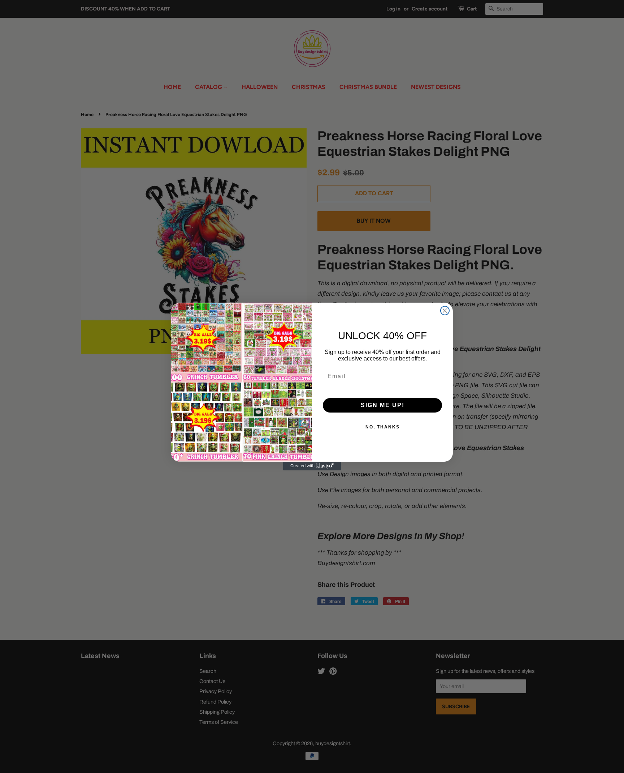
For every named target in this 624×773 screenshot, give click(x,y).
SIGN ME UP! (382, 405)
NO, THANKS (382, 427)
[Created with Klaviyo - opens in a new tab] (312, 466)
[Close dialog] (445, 310)
